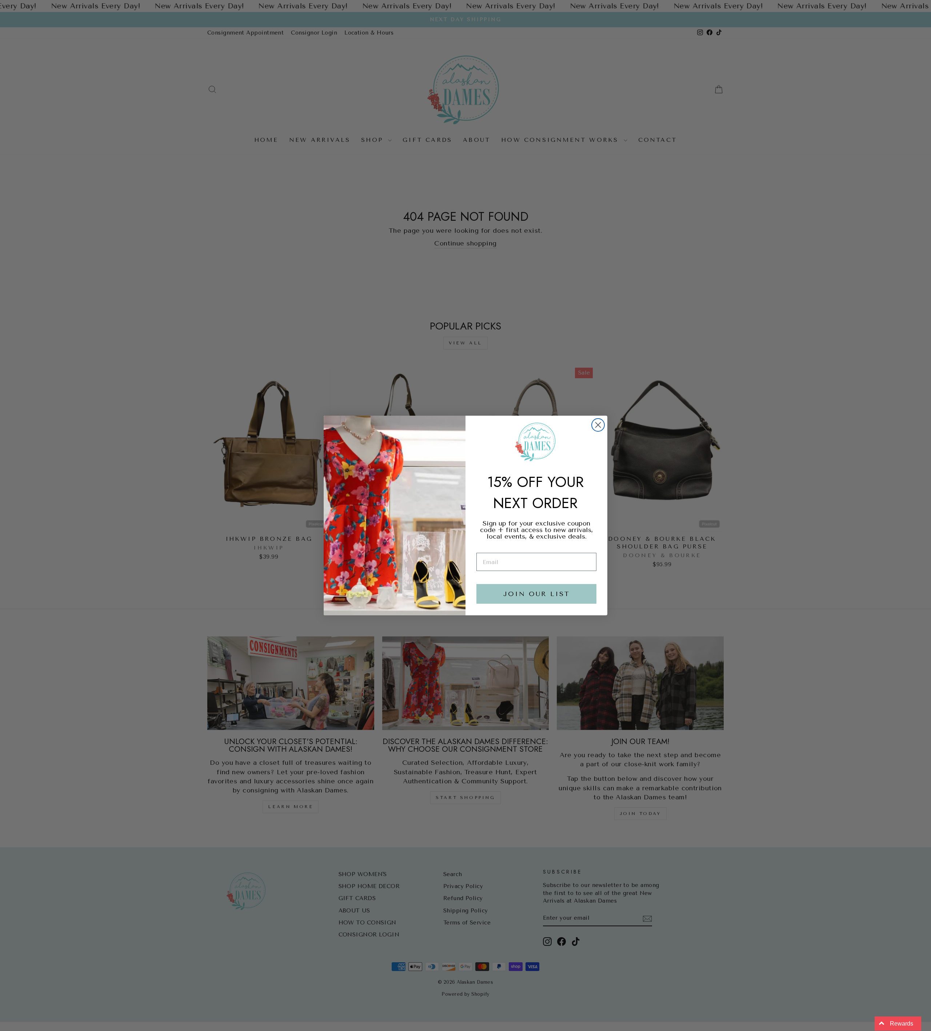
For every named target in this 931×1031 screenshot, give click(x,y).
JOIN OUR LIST (536, 594)
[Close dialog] (598, 425)
